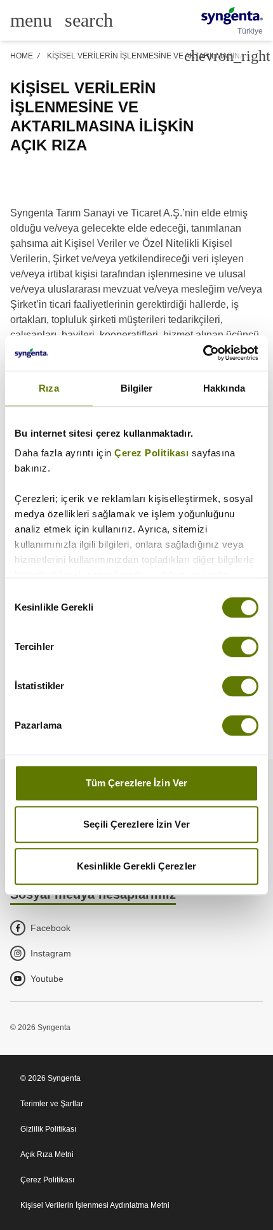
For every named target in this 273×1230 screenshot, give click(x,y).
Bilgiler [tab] (137, 388)
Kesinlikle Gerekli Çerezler (136, 866)
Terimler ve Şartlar (51, 1103)
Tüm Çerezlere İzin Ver (136, 782)
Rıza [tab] (48, 388)
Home (21, 55)
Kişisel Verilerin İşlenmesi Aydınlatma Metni (95, 1205)
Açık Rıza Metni (47, 1154)
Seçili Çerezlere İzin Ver (136, 824)
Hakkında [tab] (224, 388)
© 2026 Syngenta (50, 1078)
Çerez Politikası (151, 452)
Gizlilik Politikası (48, 1129)
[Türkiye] (232, 16)
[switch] (240, 647)
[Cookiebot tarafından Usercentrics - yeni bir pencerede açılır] (202, 353)
